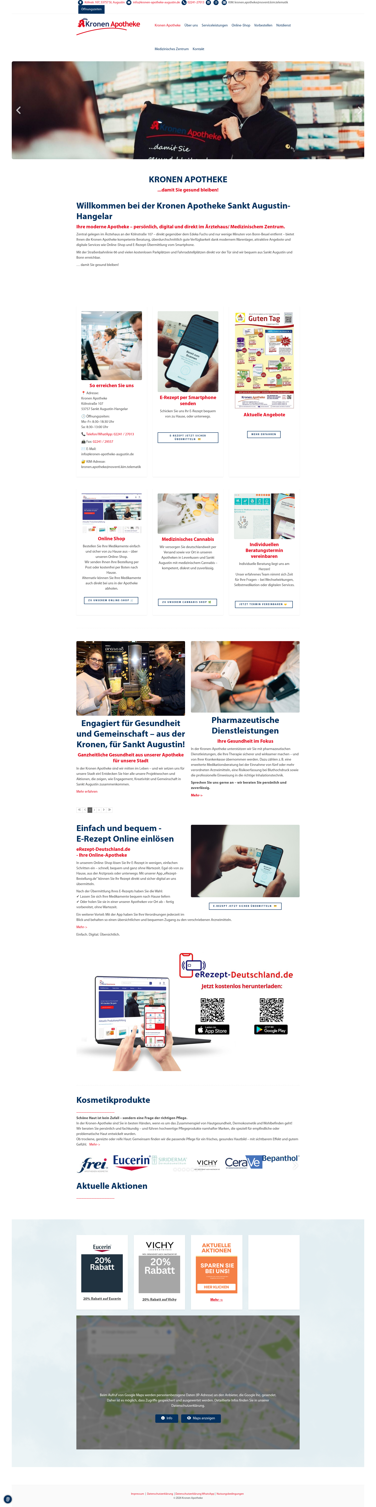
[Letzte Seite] (109, 810)
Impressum (137, 1494)
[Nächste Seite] (103, 810)
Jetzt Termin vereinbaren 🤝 (263, 604)
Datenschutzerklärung (160, 1494)
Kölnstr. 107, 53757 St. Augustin (105, 2)
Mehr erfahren (87, 792)
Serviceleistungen (215, 25)
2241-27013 (196, 2)
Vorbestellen (263, 25)
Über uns (191, 25)
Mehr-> (81, 927)
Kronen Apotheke (168, 25)
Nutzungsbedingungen (230, 1494)
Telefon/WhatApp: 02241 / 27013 (110, 434)
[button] (175, 1170)
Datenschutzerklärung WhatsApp (194, 1494)
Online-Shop (241, 25)
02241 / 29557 (103, 442)
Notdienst (283, 25)
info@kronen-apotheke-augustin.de (156, 2)
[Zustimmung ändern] (8, 1499)
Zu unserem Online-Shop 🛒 (111, 600)
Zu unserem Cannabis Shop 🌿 (187, 602)
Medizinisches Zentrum (172, 49)
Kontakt (198, 49)
